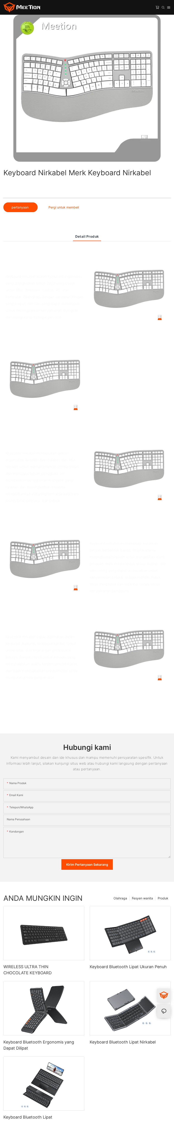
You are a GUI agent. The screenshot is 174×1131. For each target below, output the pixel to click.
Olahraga (120, 898)
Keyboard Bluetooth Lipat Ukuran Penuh (128, 966)
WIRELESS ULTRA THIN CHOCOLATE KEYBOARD (27, 969)
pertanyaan (20, 207)
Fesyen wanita (142, 898)
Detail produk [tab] (87, 236)
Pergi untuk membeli (63, 207)
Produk (163, 898)
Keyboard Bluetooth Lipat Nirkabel (123, 1042)
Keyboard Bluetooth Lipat (27, 1117)
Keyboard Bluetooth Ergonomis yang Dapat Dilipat (38, 1045)
